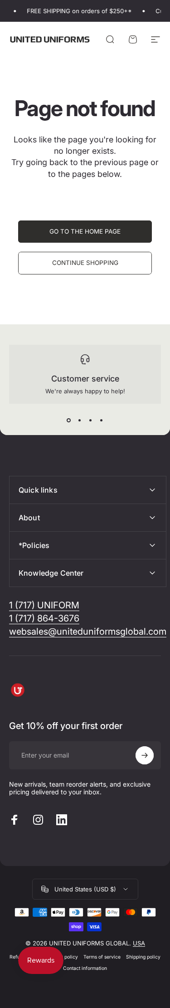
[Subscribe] (145, 755)
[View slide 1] (68, 420)
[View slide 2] (79, 420)
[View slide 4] (101, 420)
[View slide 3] (90, 420)
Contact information (85, 968)
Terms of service (102, 957)
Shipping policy (143, 957)
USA (139, 943)
